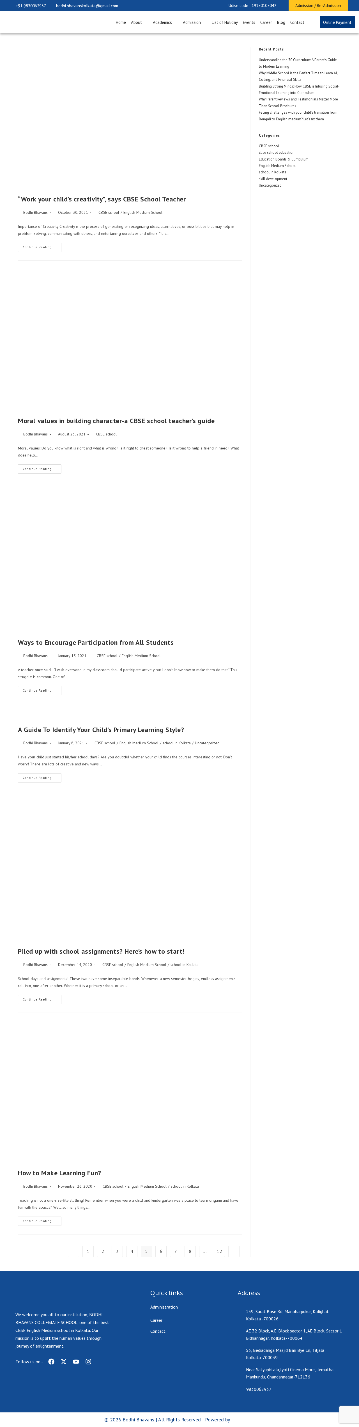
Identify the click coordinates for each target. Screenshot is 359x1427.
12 (219, 1251)
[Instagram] (88, 1361)
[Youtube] (76, 1361)
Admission (192, 22)
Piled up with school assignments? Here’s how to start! (101, 951)
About (136, 22)
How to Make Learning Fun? (59, 1173)
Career (266, 22)
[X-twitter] (63, 1361)
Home (121, 22)
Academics (162, 22)
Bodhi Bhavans (35, 212)
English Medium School (142, 212)
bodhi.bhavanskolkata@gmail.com (87, 6)
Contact (297, 22)
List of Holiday (225, 22)
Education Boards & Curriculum (284, 159)
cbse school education (276, 152)
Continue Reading (42, 246)
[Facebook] (51, 1361)
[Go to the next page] (234, 1251)
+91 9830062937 (31, 6)
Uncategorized (207, 742)
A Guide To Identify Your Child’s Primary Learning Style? (101, 729)
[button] (252, 5)
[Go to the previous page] (73, 1251)
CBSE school (108, 212)
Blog (281, 22)
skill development (273, 178)
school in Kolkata (177, 742)
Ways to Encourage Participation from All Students (96, 642)
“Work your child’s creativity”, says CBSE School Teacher (102, 199)
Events (249, 22)
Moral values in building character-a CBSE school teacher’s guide (116, 420)
